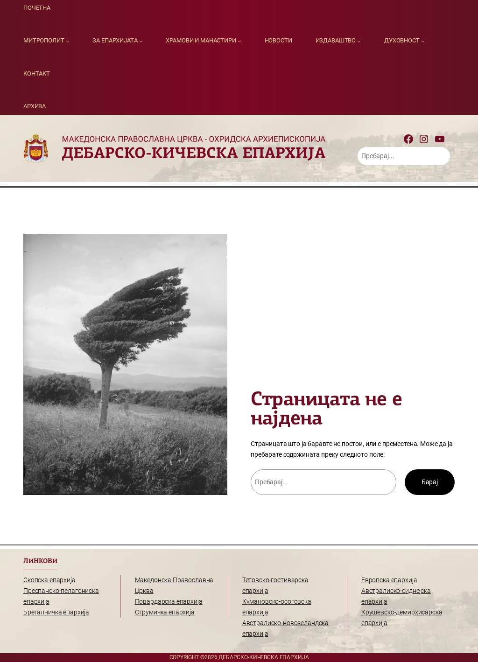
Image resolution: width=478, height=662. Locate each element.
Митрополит (43, 40)
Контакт (36, 73)
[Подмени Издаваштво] (359, 41)
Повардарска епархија (169, 602)
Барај (430, 482)
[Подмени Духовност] (423, 41)
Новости (278, 40)
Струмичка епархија (165, 612)
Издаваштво (336, 40)
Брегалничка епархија (56, 612)
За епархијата (114, 40)
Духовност (402, 40)
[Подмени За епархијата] (141, 41)
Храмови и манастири (201, 40)
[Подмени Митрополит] (68, 41)
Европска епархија (389, 580)
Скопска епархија (49, 580)
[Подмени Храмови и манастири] (239, 41)
